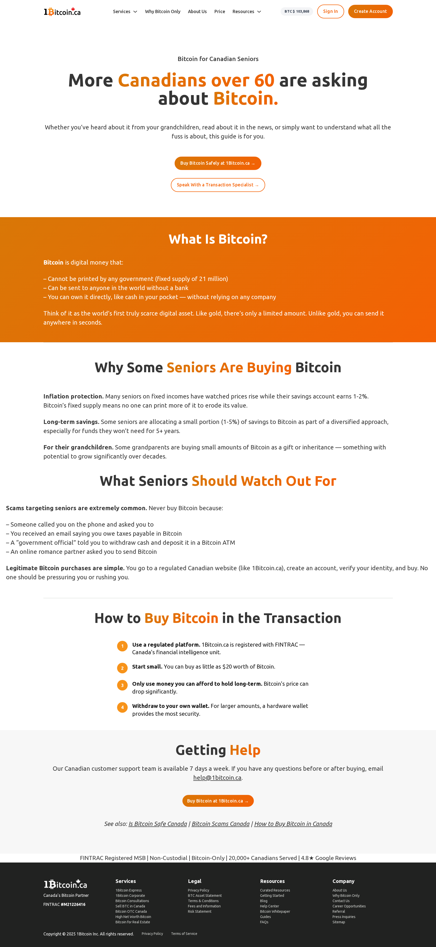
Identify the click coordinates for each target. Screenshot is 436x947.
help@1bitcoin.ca (217, 777)
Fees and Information (204, 906)
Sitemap (339, 922)
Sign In (330, 11)
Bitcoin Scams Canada (220, 823)
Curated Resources (275, 890)
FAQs (264, 922)
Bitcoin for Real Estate (133, 922)
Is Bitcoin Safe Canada (157, 823)
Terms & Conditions (203, 901)
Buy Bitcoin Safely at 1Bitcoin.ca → (218, 163)
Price (219, 11)
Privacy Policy (198, 890)
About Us (197, 11)
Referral (339, 911)
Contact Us (341, 901)
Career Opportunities (349, 906)
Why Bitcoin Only (162, 11)
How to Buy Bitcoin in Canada (293, 823)
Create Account (370, 11)
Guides (265, 917)
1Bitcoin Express (129, 890)
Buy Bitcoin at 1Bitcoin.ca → (218, 800)
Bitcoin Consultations (132, 901)
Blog (263, 901)
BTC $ (297, 11)
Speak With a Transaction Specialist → (218, 184)
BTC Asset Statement (205, 896)
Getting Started (272, 896)
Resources (243, 11)
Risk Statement (199, 911)
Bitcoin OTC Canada (131, 911)
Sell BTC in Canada (130, 906)
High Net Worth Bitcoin (133, 917)
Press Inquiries (344, 917)
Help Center (269, 906)
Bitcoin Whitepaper (275, 911)
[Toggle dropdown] (135, 11)
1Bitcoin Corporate (130, 896)
